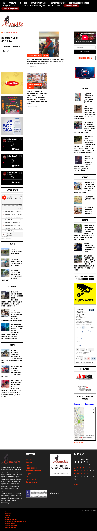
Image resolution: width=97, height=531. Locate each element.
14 (87, 470)
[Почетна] (4, 3)
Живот (58, 6)
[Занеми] (91, 42)
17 (75, 473)
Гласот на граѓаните (39, 3)
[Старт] (77, 42)
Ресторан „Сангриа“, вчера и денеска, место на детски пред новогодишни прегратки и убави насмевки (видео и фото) (45, 61)
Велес (46, 56)
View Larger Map (78, 442)
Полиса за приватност (11, 525)
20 (84, 473)
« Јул (76, 484)
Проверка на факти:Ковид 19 (33, 6)
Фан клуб (12, 3)
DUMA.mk (8, 238)
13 (84, 470)
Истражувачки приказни (79, 3)
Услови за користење (10, 527)
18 (78, 473)
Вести (50, 6)
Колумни (6, 6)
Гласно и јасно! (71, 6)
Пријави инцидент (10, 8)
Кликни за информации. (84, 404)
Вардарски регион (58, 3)
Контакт (7, 517)
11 (78, 470)
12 (81, 470)
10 (75, 470)
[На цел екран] (93, 42)
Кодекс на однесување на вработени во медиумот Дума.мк (15, 522)
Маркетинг (8, 514)
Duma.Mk (3, 238)
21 (87, 473)
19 (81, 473)
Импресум (7, 516)
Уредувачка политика (10, 519)
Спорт (16, 6)
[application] (85, 38)
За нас (7, 512)
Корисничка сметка (85, 58)
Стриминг (24, 3)
